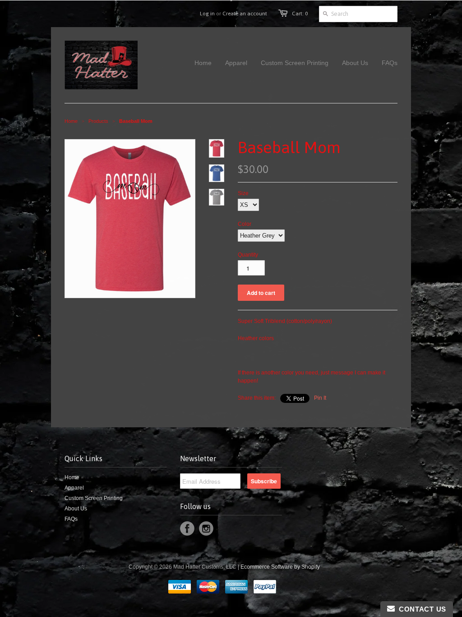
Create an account (244, 13)
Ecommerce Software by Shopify (280, 567)
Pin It (320, 398)
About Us (76, 508)
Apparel (74, 488)
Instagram (206, 528)
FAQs (71, 519)
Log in (207, 13)
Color (244, 224)
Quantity (248, 255)
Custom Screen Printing (94, 498)
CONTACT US (420, 609)
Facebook (187, 528)
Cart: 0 (300, 13)
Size (243, 193)
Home (72, 477)
